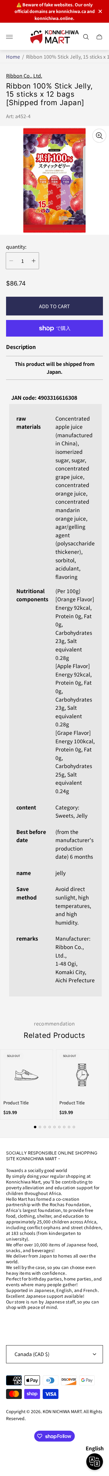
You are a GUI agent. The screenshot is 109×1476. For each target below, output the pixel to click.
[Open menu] (9, 37)
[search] (86, 37)
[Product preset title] (26, 1075)
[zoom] (99, 135)
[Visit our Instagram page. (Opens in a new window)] (12, 1323)
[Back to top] (54, 1457)
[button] (35, 1127)
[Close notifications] (100, 11)
